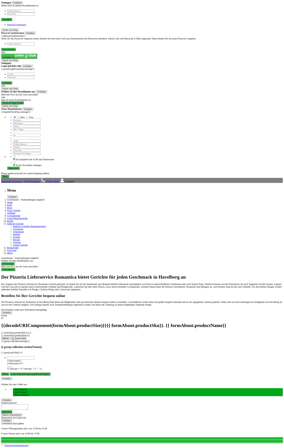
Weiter (5, 374)
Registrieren (13, 168)
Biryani (16, 239)
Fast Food (11, 250)
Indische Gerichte (15, 223)
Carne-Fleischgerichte (17, 218)
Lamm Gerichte (20, 245)
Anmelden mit (8, 57)
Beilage (16, 234)
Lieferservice (7, 264)
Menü (10, 253)
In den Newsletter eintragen (29, 165)
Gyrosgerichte (13, 215)
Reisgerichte (13, 247)
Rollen (10, 221)
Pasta (9, 205)
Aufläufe (11, 213)
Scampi (16, 237)
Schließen (17, 3)
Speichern (6, 412)
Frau (31, 117)
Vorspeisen (18, 229)
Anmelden (6, 19)
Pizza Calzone (13, 210)
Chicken (17, 242)
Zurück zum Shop (10, 30)
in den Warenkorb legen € (30, 374)
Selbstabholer (8, 269)
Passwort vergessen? (16, 24)
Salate (10, 202)
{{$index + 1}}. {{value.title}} (14, 338)
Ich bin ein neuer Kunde (12, 103)
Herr (22, 117)
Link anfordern (8, 49)
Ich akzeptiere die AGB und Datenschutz (35, 159)
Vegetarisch (18, 231)
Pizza (9, 207)
